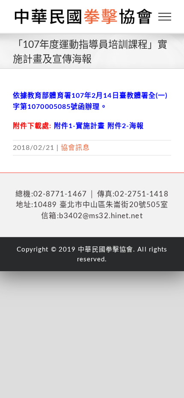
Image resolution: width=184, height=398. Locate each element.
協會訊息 (75, 147)
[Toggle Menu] (165, 16)
